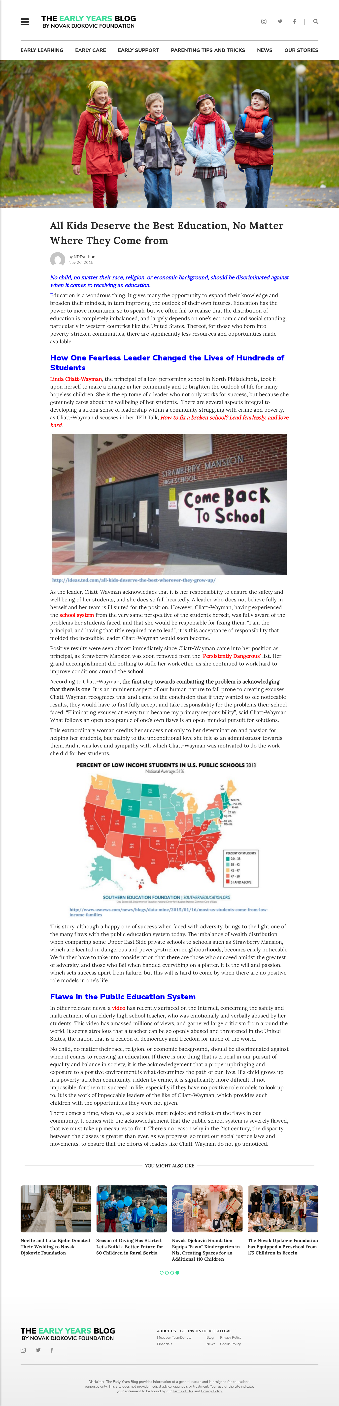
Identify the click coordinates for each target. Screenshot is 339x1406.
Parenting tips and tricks (208, 50)
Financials (164, 1344)
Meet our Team (168, 1337)
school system (77, 615)
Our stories (301, 50)
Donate (185, 1337)
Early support (138, 50)
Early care (90, 50)
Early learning (42, 50)
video (118, 1008)
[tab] (162, 1273)
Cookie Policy (230, 1344)
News (264, 50)
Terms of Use (183, 1391)
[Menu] (25, 21)
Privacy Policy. (212, 1391)
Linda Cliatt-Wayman (76, 379)
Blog (210, 1337)
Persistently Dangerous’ (232, 656)
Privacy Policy (230, 1337)
